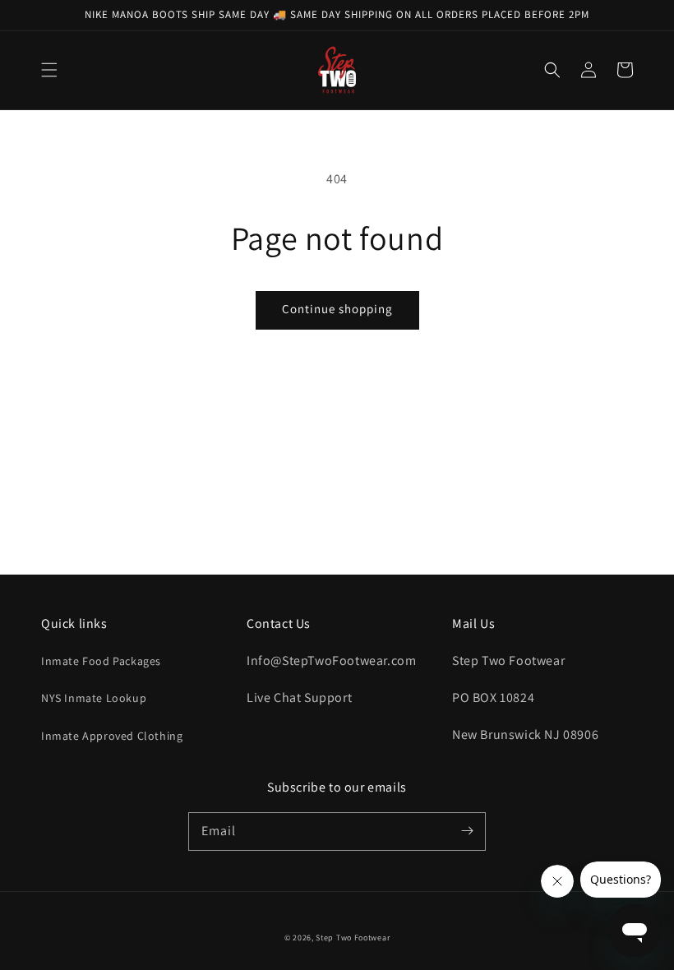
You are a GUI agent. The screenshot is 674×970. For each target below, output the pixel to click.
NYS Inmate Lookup (93, 698)
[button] (49, 70)
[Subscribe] (467, 831)
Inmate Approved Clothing (111, 735)
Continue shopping (337, 308)
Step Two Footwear (353, 937)
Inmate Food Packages (101, 661)
